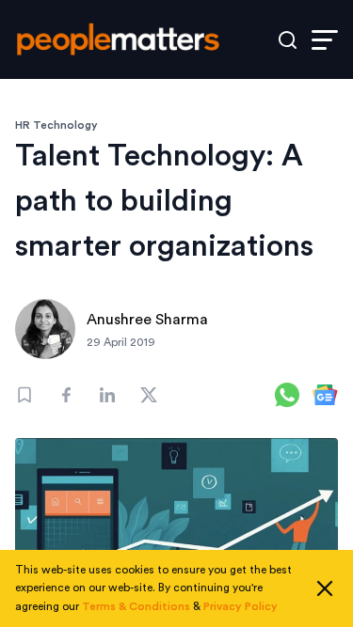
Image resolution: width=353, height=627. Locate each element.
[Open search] (288, 40)
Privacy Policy (240, 606)
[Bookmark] (24, 394)
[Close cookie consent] (325, 588)
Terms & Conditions (136, 606)
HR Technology (56, 125)
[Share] (65, 394)
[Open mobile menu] (325, 40)
